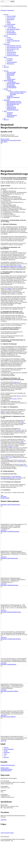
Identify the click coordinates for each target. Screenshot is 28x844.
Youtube (11, 832)
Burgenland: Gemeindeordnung (8, 664)
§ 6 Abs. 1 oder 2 (8, 457)
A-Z (5, 65)
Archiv (8, 42)
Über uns (6, 14)
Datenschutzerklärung (6, 770)
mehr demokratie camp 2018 (14, 45)
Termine (6, 35)
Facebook (6, 832)
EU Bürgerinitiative (11, 34)
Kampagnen (7, 44)
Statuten (9, 22)
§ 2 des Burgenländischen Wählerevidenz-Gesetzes (11, 265)
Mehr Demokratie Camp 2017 (14, 47)
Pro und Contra (10, 31)
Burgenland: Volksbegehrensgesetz (9, 558)
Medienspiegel (10, 63)
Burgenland (3, 496)
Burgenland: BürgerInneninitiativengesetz (11, 612)
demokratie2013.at (11, 53)
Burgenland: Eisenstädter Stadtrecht (9, 691)
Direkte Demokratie (8, 26)
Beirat (8, 21)
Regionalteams (10, 19)
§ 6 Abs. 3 (15, 382)
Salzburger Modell (11, 52)
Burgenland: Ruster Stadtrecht (8, 716)
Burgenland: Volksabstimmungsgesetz (10, 531)
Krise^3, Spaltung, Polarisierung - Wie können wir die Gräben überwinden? (18, 93)
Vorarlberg (9, 60)
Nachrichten (10, 58)
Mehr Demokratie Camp (13, 49)
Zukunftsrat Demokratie (13, 55)
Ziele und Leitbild (11, 16)
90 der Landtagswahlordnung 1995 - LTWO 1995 (11, 477)
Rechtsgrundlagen (11, 32)
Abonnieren (3, 819)
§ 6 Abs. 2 (14, 398)
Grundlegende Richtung (6, 769)
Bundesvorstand (11, 17)
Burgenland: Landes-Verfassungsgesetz (10, 504)
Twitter (2, 832)
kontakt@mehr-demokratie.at (8, 765)
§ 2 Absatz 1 (9, 288)
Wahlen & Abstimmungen (13, 40)
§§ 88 (13, 476)
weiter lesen (3, 530)
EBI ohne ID (10, 50)
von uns (9, 37)
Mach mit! (6, 67)
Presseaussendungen (12, 62)
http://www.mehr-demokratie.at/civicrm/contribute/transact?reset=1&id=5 (11, 140)
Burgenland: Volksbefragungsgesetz (9, 585)
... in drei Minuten (11, 27)
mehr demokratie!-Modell (13, 29)
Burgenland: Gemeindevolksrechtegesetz (11, 638)
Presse (5, 57)
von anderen (10, 39)
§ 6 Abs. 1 (19, 396)
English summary (11, 24)
